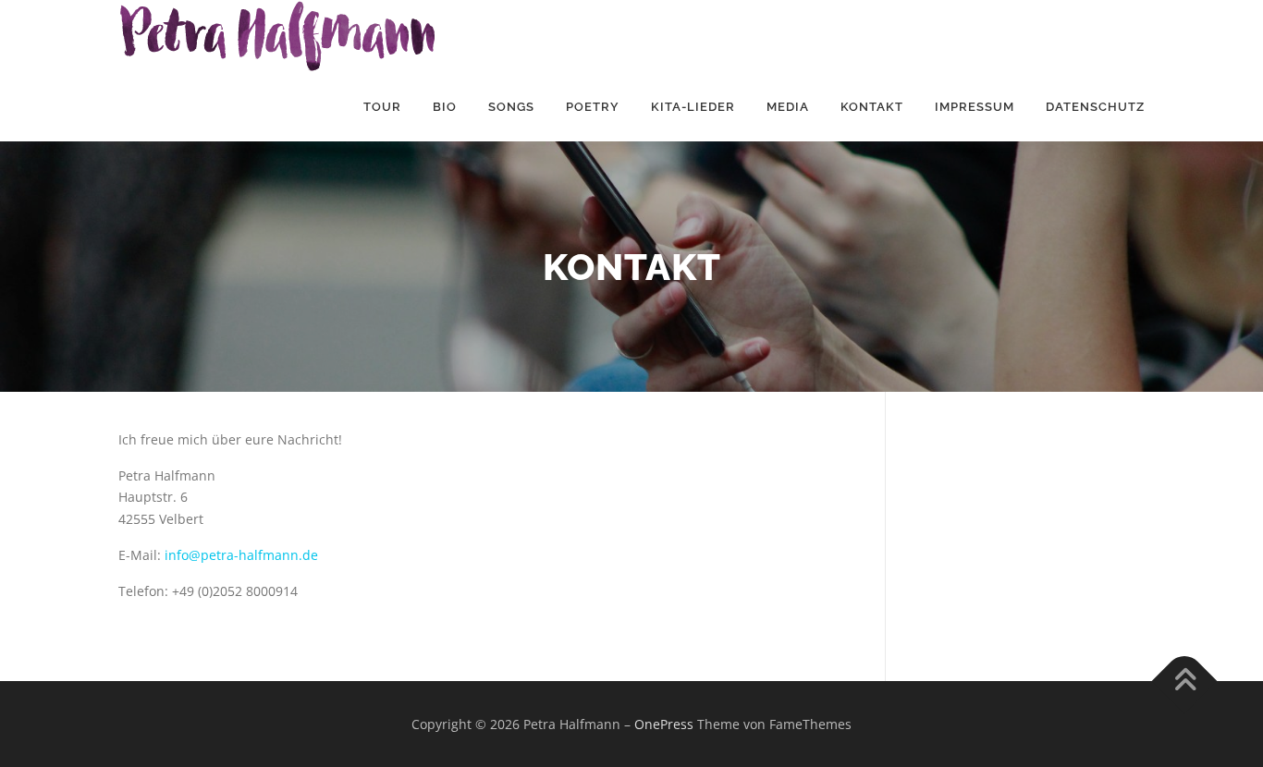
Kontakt (871, 107)
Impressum (974, 107)
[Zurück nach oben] (1185, 680)
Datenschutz (1095, 107)
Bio (445, 107)
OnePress (663, 724)
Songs (511, 107)
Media (787, 107)
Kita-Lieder (693, 107)
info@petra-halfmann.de (241, 555)
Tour (382, 107)
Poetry (592, 107)
